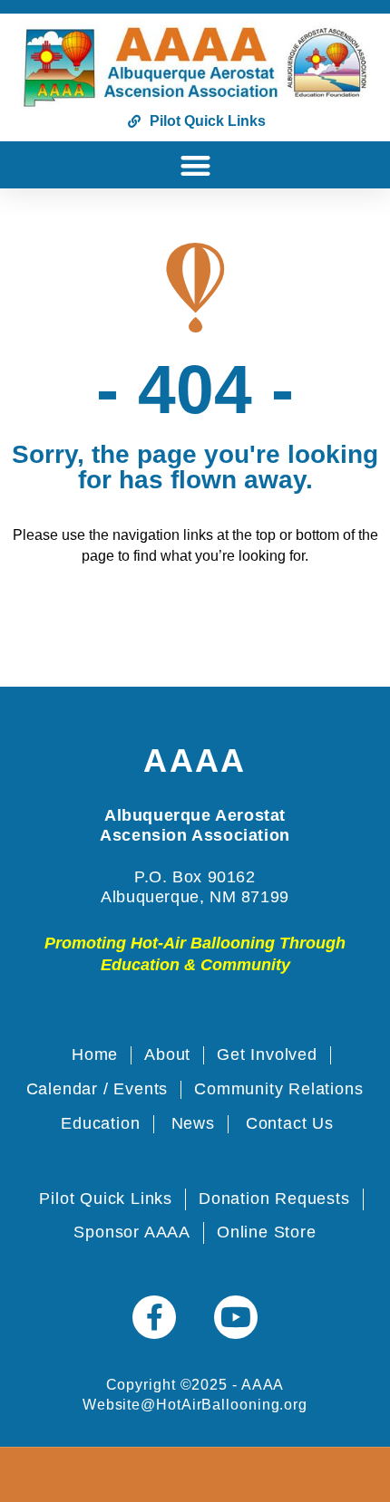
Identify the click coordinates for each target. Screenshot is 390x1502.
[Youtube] (236, 1317)
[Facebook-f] (154, 1317)
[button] (195, 165)
